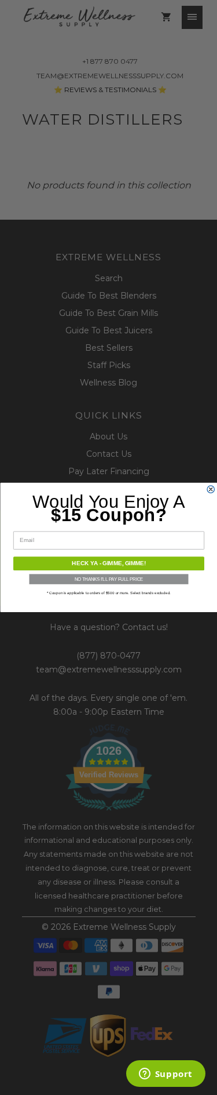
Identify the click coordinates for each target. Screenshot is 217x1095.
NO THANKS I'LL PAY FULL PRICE (108, 579)
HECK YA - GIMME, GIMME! (109, 564)
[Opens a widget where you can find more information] (165, 1074)
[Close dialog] (211, 489)
